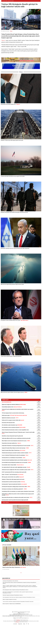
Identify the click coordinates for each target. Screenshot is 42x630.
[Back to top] (39, 627)
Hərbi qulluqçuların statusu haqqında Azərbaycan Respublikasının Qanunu (15, 589)
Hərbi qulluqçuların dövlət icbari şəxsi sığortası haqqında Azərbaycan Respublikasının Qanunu (19, 597)
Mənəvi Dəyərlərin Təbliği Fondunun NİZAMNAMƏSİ (12, 603)
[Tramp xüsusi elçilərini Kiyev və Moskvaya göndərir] (21, 340)
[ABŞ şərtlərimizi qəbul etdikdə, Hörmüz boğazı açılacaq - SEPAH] (21, 376)
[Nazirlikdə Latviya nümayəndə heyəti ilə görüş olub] (21, 556)
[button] (3, 560)
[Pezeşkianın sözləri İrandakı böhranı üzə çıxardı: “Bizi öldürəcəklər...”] (21, 304)
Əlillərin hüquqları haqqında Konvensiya (9, 599)
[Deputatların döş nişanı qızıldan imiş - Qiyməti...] (21, 88)
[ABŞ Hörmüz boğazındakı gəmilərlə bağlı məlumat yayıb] (21, 268)
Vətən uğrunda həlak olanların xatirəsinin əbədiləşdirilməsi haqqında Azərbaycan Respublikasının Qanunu (19, 583)
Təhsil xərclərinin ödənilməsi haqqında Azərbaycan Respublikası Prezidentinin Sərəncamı (18, 601)
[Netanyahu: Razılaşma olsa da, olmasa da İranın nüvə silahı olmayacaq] (21, 232)
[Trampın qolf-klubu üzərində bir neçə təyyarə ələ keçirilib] (21, 160)
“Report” (3, 40)
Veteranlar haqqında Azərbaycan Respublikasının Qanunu (13, 595)
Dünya (11, 31)
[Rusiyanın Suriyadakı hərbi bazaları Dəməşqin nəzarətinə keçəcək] (21, 196)
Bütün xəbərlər (6, 502)
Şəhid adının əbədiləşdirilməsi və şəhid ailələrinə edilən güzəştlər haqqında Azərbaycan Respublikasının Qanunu (18, 592)
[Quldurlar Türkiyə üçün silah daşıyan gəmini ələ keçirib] (21, 124)
